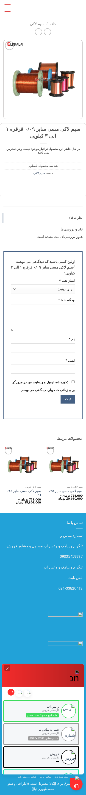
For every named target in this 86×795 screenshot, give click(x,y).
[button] (80, 7)
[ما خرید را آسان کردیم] (43, 8)
